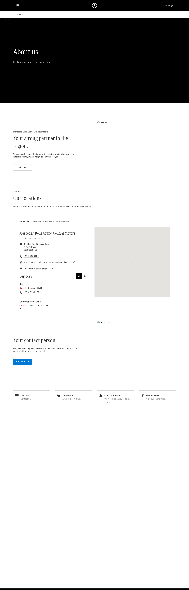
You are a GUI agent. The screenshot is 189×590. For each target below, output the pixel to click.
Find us (22, 167)
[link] (30, 249)
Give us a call (22, 361)
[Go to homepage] (94, 5)
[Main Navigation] (17, 5)
